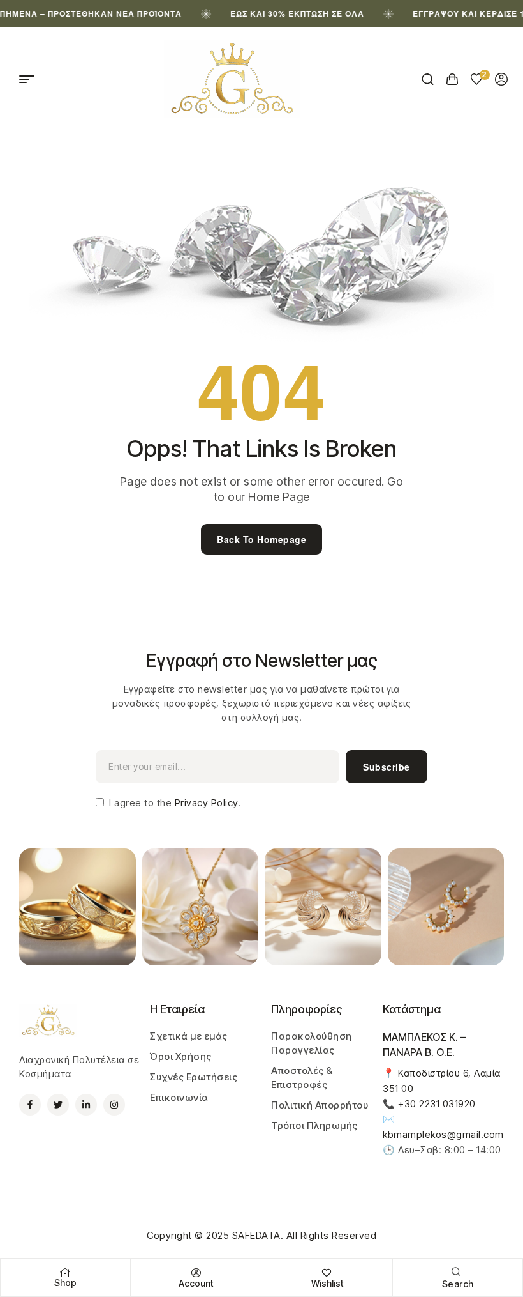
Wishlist (327, 1283)
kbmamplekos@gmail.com (443, 1134)
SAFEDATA (256, 1235)
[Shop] (66, 1273)
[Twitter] (58, 1105)
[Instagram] (114, 1105)
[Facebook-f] (30, 1105)
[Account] (196, 1272)
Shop (65, 1282)
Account (196, 1283)
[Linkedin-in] (86, 1105)
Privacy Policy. (206, 803)
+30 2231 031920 (437, 1104)
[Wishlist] (327, 1272)
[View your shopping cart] (452, 79)
